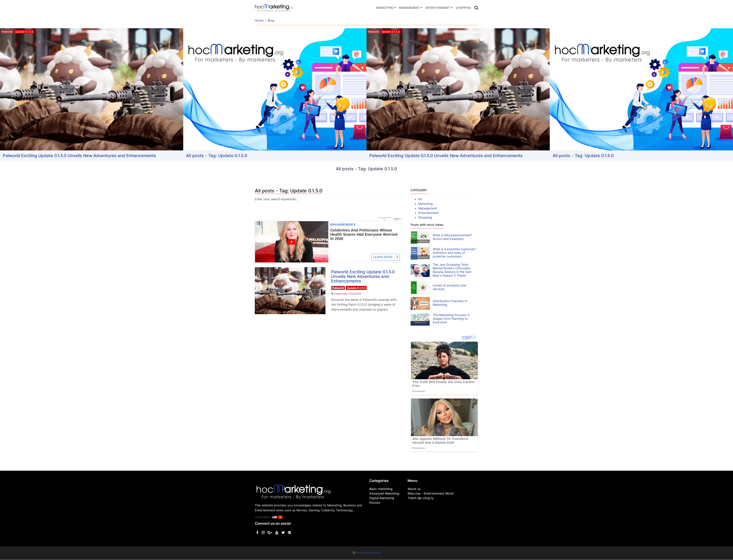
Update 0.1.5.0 (356, 288)
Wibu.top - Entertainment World (431, 493)
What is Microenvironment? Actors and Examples (452, 237)
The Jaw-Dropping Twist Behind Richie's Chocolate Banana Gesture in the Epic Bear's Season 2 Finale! (452, 270)
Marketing (384, 8)
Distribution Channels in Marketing (450, 303)
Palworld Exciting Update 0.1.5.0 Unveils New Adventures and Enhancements (79, 155)
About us (414, 489)
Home (259, 20)
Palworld (338, 288)
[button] (274, 517)
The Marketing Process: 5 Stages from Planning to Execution (451, 318)
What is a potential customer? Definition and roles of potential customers (454, 252)
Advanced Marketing (384, 493)
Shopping (463, 8)
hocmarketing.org (368, 552)
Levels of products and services (449, 287)
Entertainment (437, 8)
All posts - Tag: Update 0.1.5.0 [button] (216, 155)
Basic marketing (380, 489)
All (420, 199)
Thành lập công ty (421, 498)
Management (409, 8)
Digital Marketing (381, 498)
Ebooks (374, 502)
